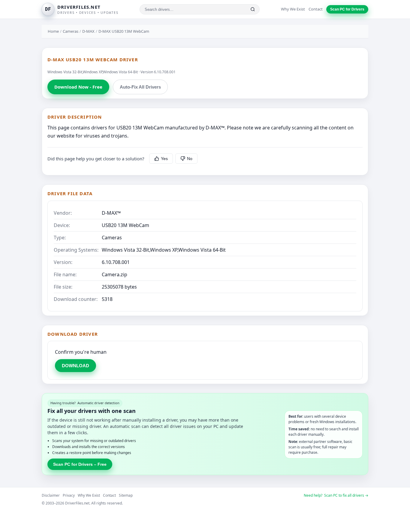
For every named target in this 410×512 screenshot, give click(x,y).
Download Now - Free (78, 87)
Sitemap (126, 495)
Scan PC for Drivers (347, 9)
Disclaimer (51, 495)
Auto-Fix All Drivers (140, 86)
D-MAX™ (111, 213)
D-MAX (88, 31)
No (189, 158)
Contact (316, 9)
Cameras (70, 31)
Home (53, 31)
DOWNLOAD (75, 365)
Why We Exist (293, 9)
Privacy (69, 495)
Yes (164, 158)
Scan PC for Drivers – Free (80, 464)
